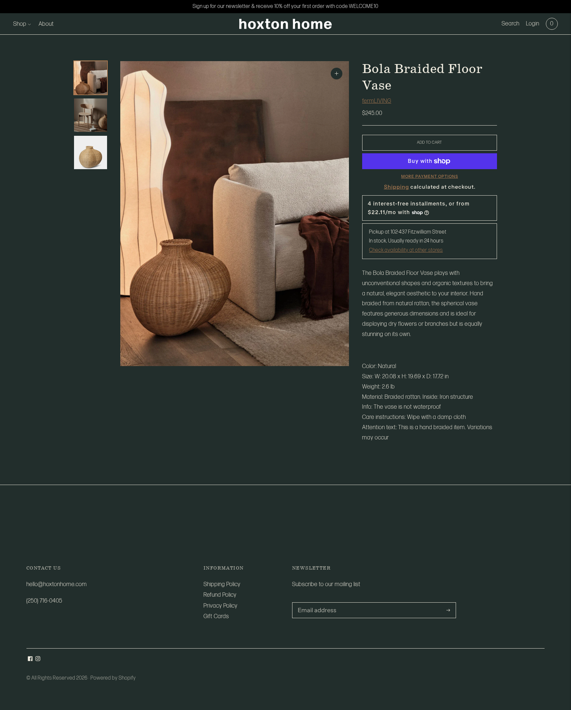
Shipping (396, 186)
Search (510, 23)
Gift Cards (216, 616)
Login (532, 23)
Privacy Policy (221, 605)
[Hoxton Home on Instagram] (37, 659)
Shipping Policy (222, 584)
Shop (19, 23)
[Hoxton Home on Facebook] (30, 659)
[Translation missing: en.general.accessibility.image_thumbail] (90, 77)
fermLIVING (376, 100)
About (46, 23)
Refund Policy (220, 594)
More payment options (429, 176)
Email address (315, 603)
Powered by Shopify (113, 678)
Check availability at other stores (406, 250)
